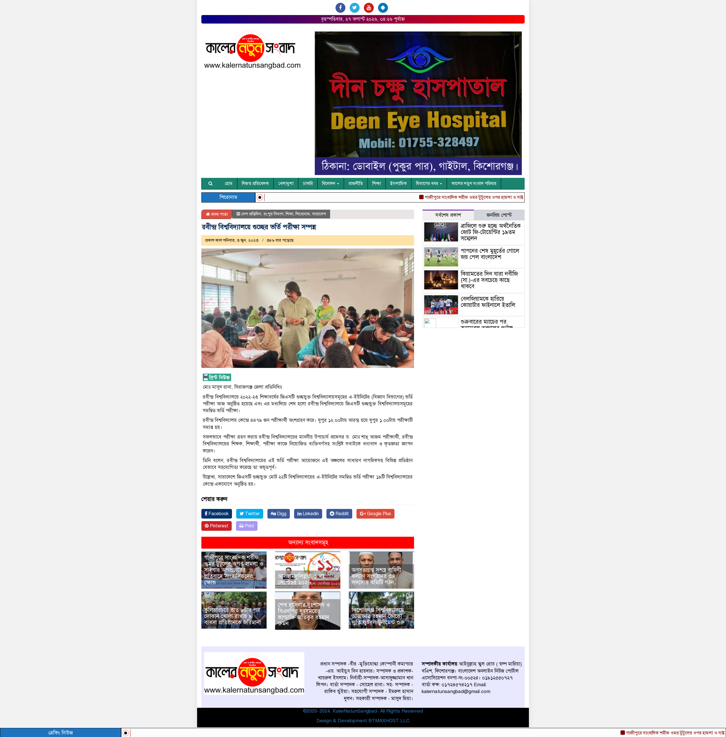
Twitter (252, 514)
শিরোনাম (303, 213)
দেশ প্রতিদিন (251, 213)
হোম (229, 183)
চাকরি (308, 183)
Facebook (218, 514)
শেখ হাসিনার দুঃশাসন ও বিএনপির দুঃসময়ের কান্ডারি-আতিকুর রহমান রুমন (304, 614)
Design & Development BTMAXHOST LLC (363, 721)
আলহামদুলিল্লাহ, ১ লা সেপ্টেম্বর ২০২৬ (301, 579)
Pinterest (218, 526)
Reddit (341, 514)
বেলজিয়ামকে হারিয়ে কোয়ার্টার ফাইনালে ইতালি (488, 302)
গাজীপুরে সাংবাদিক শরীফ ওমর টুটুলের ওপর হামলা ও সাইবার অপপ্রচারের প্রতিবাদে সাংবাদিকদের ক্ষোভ (486, 197)
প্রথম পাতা (219, 214)
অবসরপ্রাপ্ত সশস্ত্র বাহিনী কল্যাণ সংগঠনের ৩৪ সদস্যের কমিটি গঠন (376, 576)
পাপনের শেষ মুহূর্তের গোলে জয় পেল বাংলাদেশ (490, 254)
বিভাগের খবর (427, 183)
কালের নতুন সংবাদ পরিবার (473, 183)
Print (249, 526)
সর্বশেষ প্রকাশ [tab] (448, 215)
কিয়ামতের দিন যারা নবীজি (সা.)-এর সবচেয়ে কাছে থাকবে (489, 280)
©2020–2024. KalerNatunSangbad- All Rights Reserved (363, 711)
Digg (281, 514)
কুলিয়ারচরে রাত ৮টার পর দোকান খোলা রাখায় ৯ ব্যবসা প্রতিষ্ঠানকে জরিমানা (232, 616)
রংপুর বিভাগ (273, 213)
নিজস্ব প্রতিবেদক (255, 183)
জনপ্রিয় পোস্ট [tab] (499, 215)
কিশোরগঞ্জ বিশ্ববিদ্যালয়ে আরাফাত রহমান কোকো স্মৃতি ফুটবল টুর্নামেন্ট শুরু (378, 616)
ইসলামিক (398, 183)
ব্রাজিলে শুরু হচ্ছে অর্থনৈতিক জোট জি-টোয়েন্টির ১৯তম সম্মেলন (491, 232)
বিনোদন (329, 183)
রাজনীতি (356, 183)
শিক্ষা (376, 183)
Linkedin (310, 514)
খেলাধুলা (286, 183)
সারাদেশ (319, 213)
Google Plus (378, 514)
